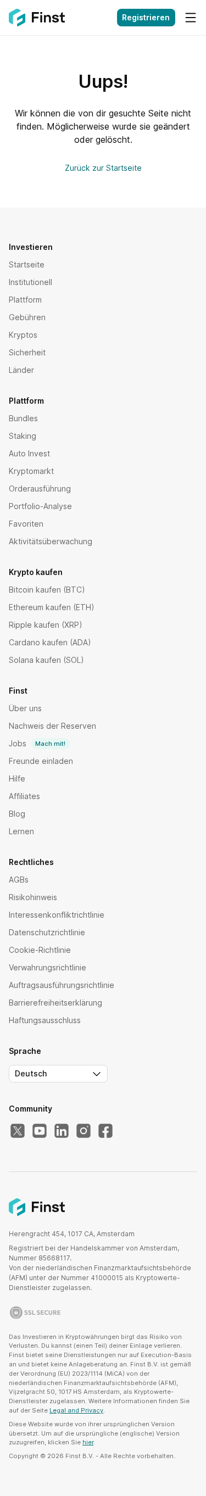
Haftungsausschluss (45, 1020)
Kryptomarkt (31, 471)
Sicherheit (27, 352)
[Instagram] (83, 1131)
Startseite (26, 264)
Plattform (25, 299)
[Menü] (190, 17)
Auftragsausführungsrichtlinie (61, 985)
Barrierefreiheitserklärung (55, 1002)
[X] (17, 1131)
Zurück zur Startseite (103, 167)
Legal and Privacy (76, 1410)
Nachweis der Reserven (52, 725)
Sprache (25, 1051)
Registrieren (146, 17)
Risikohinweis (33, 897)
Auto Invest (29, 453)
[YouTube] (39, 1131)
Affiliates (24, 796)
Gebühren (27, 317)
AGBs (19, 879)
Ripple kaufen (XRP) (45, 624)
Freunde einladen (41, 761)
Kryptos (23, 334)
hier (87, 1442)
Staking (22, 435)
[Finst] (37, 17)
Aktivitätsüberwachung (50, 541)
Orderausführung (40, 488)
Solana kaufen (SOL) (46, 660)
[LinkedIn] (61, 1131)
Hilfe (17, 778)
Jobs (37, 743)
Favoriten (26, 523)
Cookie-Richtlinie (40, 949)
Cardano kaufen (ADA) (50, 642)
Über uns (25, 708)
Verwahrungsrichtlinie (47, 967)
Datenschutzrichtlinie (47, 932)
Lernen (21, 831)
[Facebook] (105, 1131)
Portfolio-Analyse (40, 506)
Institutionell (30, 282)
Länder (21, 370)
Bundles (23, 418)
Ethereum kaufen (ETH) (51, 607)
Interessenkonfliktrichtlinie (56, 914)
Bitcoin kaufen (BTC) (47, 589)
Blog (17, 813)
